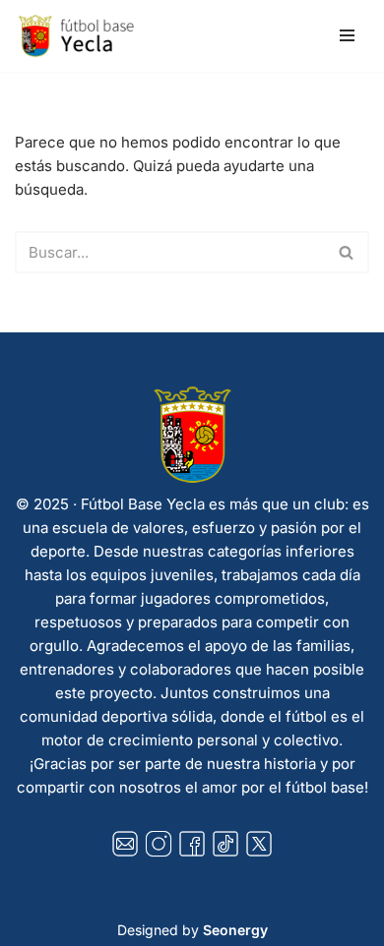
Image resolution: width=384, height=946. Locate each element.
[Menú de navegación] (347, 35)
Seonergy (235, 929)
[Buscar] (347, 252)
